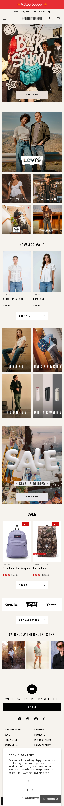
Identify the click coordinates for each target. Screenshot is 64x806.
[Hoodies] (16, 396)
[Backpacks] (47, 350)
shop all (24, 315)
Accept (30, 781)
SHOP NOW (32, 94)
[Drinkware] (47, 396)
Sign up (32, 707)
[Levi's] (32, 142)
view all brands (29, 619)
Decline (30, 789)
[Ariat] (47, 219)
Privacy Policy (43, 772)
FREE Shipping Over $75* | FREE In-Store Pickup (32, 11)
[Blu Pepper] (16, 188)
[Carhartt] (47, 188)
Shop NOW (32, 496)
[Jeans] (16, 350)
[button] (5, 18)
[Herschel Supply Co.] (16, 219)
